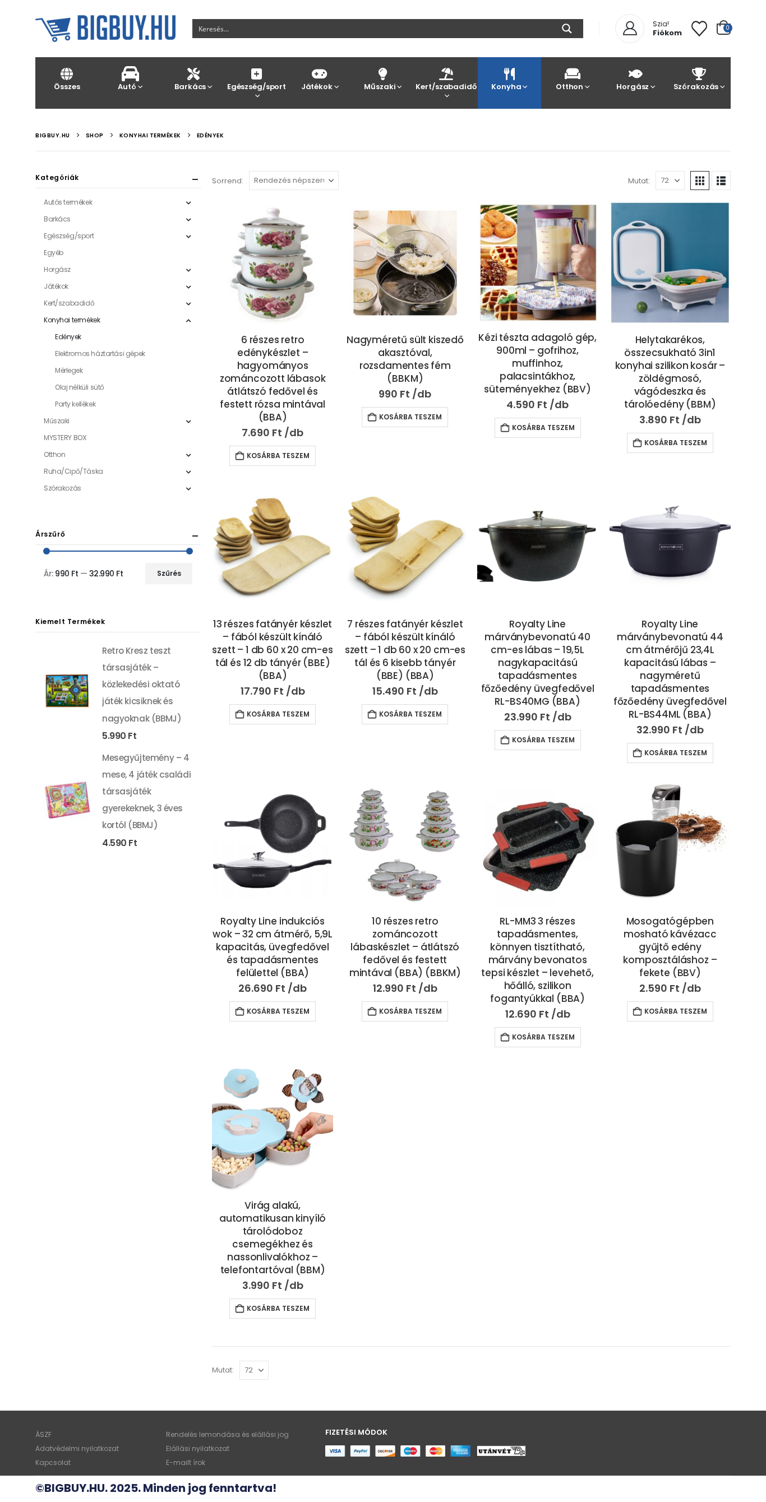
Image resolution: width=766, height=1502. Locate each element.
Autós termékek (68, 202)
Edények (68, 336)
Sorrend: (227, 180)
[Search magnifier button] (567, 28)
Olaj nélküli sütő (79, 387)
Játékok (317, 86)
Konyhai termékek (72, 320)
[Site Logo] (105, 28)
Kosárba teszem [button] (278, 455)
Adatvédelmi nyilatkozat (77, 1448)
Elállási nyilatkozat (197, 1448)
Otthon (569, 86)
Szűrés (169, 573)
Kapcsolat (53, 1462)
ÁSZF (43, 1434)
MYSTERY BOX (65, 437)
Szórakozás (696, 86)
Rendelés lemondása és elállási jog (227, 1434)
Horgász (632, 86)
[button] (699, 180)
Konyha (506, 86)
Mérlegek (69, 370)
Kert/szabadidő (446, 86)
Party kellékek (75, 404)
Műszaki (379, 86)
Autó (127, 86)
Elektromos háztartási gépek (100, 353)
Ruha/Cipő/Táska (73, 471)
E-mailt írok (185, 1462)
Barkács (190, 86)
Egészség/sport (256, 86)
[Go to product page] (272, 263)
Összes (67, 86)
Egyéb (53, 252)
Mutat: (639, 180)
